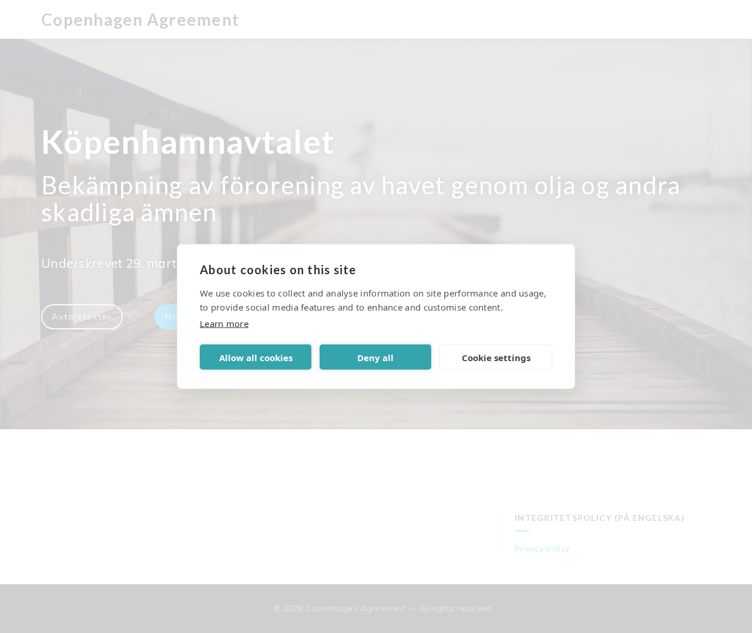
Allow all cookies (256, 357)
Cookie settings (496, 357)
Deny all (375, 357)
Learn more (224, 323)
